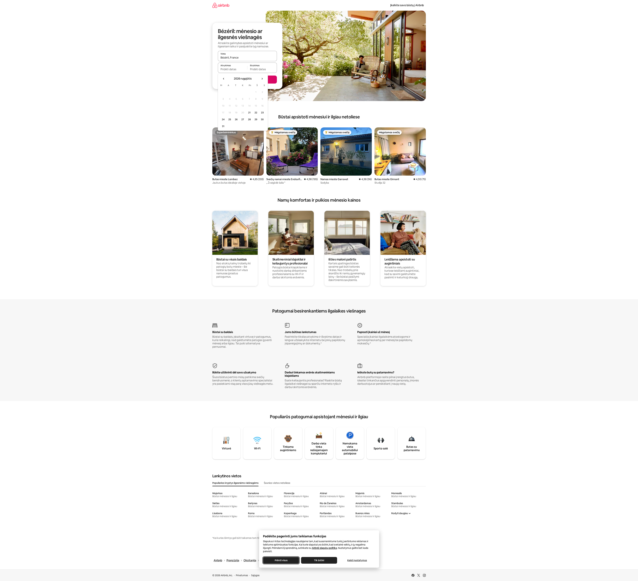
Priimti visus (281, 560)
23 (262, 112)
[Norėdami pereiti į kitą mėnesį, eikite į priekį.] (262, 79)
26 (236, 119)
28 (249, 119)
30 (262, 119)
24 (223, 119)
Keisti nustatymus (357, 560)
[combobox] (247, 58)
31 (223, 126)
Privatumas (242, 575)
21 (249, 112)
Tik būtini (319, 560)
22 (256, 112)
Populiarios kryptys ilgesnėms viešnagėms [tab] (235, 482)
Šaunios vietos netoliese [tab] (277, 482)
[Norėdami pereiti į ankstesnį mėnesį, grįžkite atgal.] (224, 79)
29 (256, 119)
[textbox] (233, 69)
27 (242, 119)
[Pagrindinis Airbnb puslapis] (220, 5)
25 (229, 119)
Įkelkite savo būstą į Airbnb (407, 5)
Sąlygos (255, 575)
